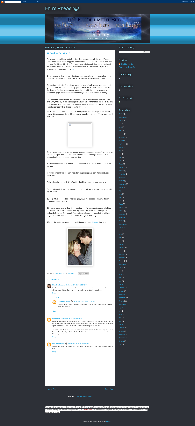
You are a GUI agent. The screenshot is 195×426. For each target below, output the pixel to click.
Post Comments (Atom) (84, 396)
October (121, 114)
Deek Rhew (56, 318)
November (122, 137)
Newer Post (51, 389)
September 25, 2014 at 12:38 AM (84, 301)
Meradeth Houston (58, 285)
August (121, 120)
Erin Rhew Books (64, 301)
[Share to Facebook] (86, 273)
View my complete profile (127, 67)
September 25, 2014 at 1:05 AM (78, 343)
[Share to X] (84, 273)
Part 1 (74, 69)
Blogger (108, 421)
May (120, 130)
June (120, 127)
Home (80, 389)
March (121, 164)
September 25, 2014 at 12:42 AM (71, 318)
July (120, 124)
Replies (57, 297)
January (121, 134)
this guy (95, 222)
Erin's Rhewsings (62, 8)
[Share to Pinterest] (88, 273)
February (121, 167)
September (122, 117)
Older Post (109, 389)
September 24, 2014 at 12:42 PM (76, 285)
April (120, 160)
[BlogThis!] (81, 273)
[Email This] (79, 273)
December (122, 174)
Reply (54, 293)
